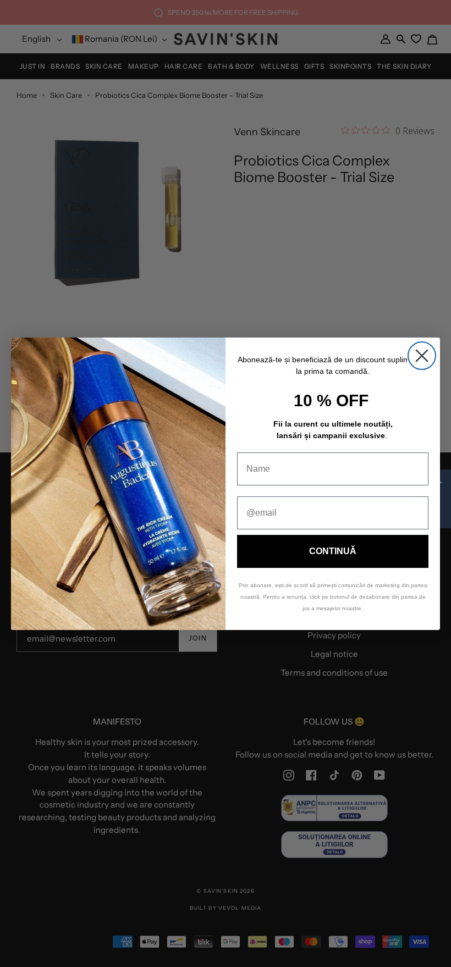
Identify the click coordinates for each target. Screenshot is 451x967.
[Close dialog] (422, 355)
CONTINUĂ (332, 551)
